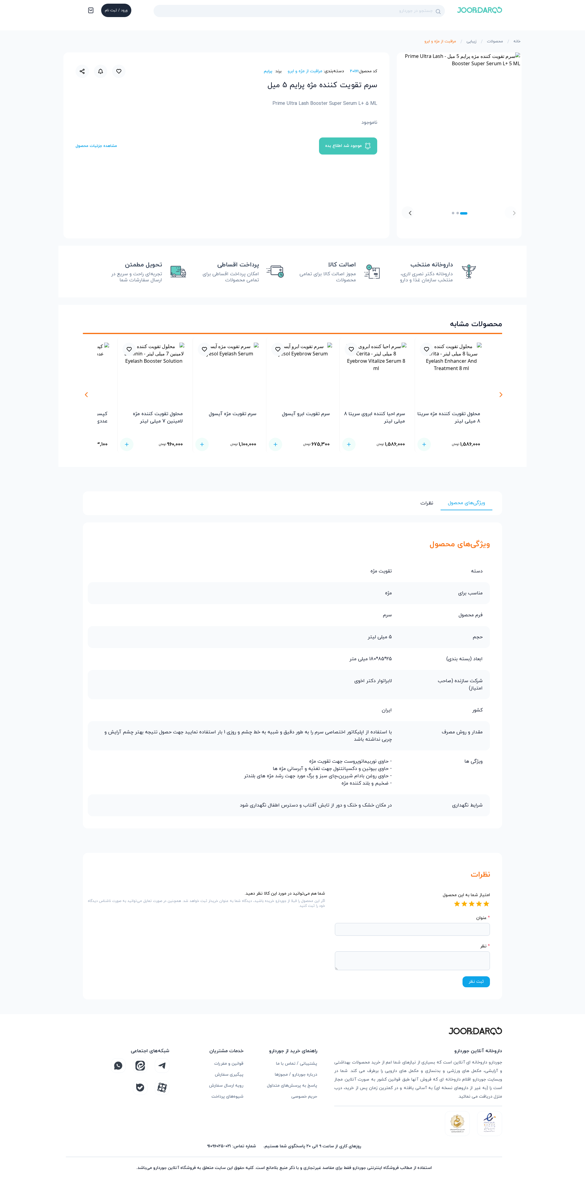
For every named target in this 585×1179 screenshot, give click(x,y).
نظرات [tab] (426, 503)
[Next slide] (408, 212)
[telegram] (162, 1065)
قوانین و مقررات (228, 1064)
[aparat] (162, 1087)
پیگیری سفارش (229, 1074)
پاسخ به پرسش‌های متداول (292, 1085)
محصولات (495, 41)
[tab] (463, 213)
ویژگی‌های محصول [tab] (466, 503)
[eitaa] (140, 1065)
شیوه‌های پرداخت (227, 1096)
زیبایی (471, 41)
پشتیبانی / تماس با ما (296, 1064)
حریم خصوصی (304, 1096)
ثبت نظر (476, 982)
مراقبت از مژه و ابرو (440, 41)
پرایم (268, 71)
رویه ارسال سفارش (226, 1085)
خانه (516, 41)
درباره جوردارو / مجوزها (296, 1074)
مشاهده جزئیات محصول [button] (96, 146)
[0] (90, 11)
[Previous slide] (511, 212)
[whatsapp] (118, 1065)
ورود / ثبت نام (116, 10)
